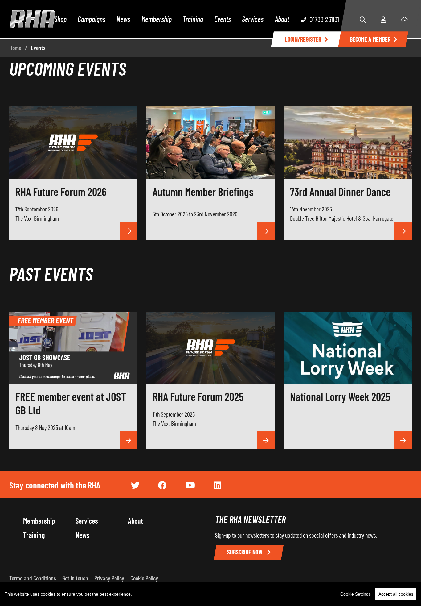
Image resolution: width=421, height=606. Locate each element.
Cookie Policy (144, 578)
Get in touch (75, 578)
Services (253, 19)
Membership (156, 19)
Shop (60, 19)
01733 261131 (324, 19)
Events (222, 19)
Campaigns (91, 19)
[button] (363, 19)
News (123, 19)
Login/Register (303, 39)
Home (15, 47)
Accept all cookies (395, 593)
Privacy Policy (109, 578)
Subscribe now (245, 552)
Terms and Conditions (32, 578)
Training (193, 19)
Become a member (370, 39)
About (282, 19)
